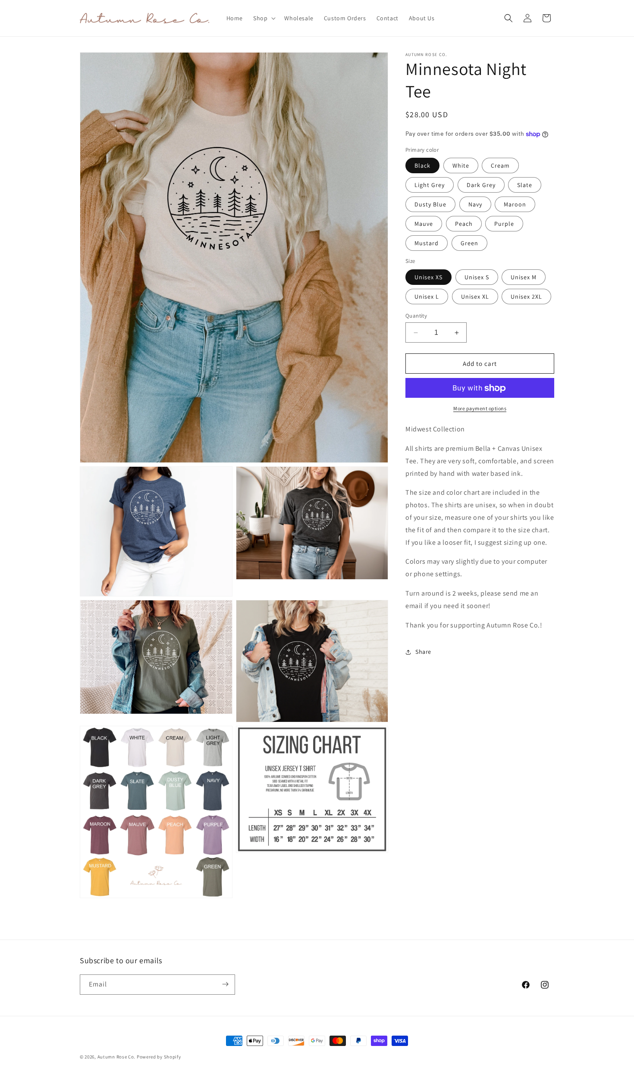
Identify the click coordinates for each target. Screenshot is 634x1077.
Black (422, 166)
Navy (475, 205)
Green (469, 243)
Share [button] (423, 652)
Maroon (515, 205)
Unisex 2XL (526, 296)
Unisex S (477, 277)
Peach (464, 224)
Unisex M (524, 277)
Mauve (423, 224)
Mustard (426, 243)
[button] (263, 18)
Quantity (416, 315)
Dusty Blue (430, 205)
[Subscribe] (225, 984)
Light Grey (429, 185)
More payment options (479, 409)
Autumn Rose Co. (117, 1057)
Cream (500, 166)
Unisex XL (475, 296)
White (460, 166)
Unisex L (426, 296)
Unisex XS (428, 277)
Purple (504, 224)
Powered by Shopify (159, 1057)
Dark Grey (481, 185)
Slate (524, 185)
